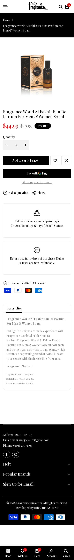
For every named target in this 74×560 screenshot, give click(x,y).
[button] (55, 160)
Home (7, 20)
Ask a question (18, 193)
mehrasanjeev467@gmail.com (30, 440)
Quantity (9, 137)
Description (14, 308)
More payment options (37, 182)
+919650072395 (22, 446)
